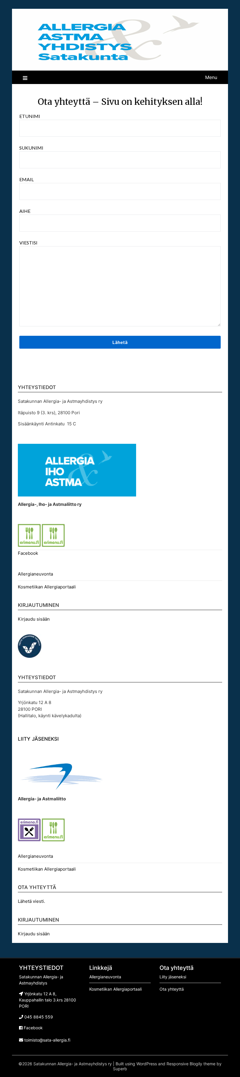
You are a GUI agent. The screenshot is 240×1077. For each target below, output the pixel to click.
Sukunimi (31, 147)
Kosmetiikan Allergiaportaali (47, 587)
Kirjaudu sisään (34, 619)
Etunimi (29, 116)
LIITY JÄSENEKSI (38, 739)
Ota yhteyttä (172, 989)
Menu (211, 77)
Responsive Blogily (184, 1063)
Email (26, 179)
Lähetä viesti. (31, 901)
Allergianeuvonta (35, 574)
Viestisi (28, 242)
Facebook (28, 553)
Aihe (24, 211)
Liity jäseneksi (173, 976)
